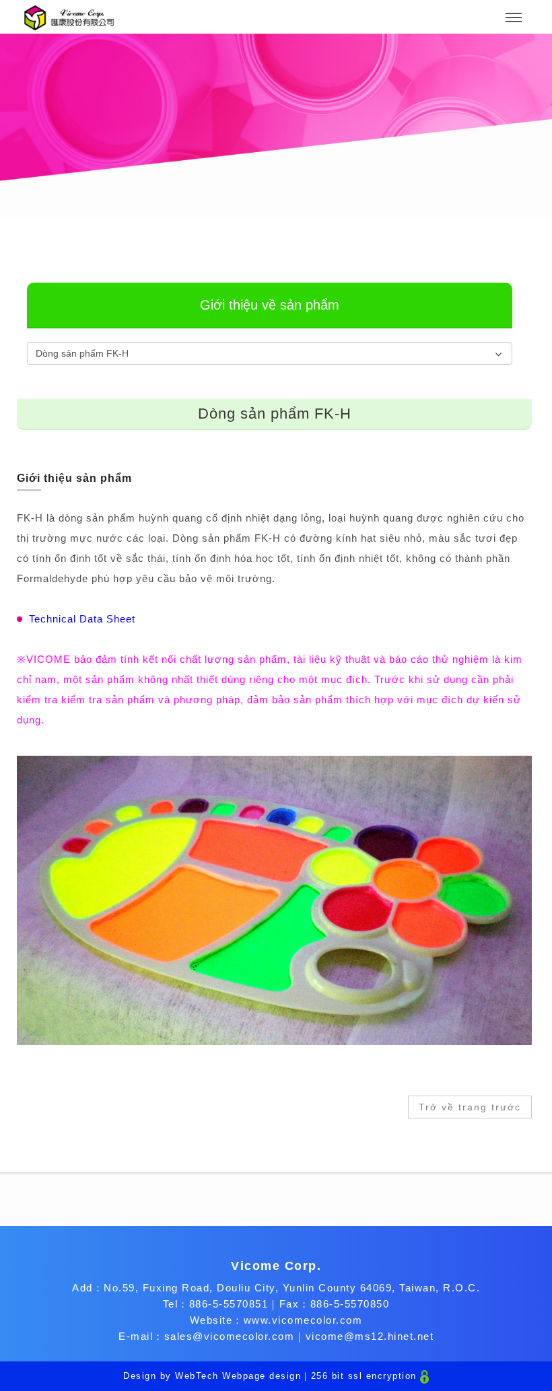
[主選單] (513, 18)
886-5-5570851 (229, 1304)
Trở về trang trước (470, 1107)
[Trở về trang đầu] (69, 18)
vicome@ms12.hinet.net (370, 1336)
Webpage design (261, 1376)
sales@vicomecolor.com (229, 1336)
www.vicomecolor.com (303, 1320)
